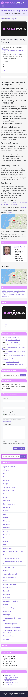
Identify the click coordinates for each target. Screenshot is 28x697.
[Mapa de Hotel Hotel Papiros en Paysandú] (14, 221)
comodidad (15, 294)
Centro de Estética (9, 577)
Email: (4, 405)
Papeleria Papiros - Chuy (13, 337)
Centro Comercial (9, 487)
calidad (4, 291)
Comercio (6, 494)
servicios (22, 291)
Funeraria (6, 598)
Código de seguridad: (9, 412)
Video (3, 52)
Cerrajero (6, 581)
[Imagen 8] (21, 282)
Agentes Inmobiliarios (10, 574)
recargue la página (7, 421)
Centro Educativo (9, 490)
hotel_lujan (5, 324)
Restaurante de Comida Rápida (13, 551)
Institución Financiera (10, 601)
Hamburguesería (9, 504)
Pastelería (6, 538)
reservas (21, 294)
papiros (14, 293)
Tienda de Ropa (8, 636)
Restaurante (7, 548)
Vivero (5, 571)
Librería (6, 518)
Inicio (3, 19)
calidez (9, 293)
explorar (4, 293)
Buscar (23, 456)
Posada (5, 545)
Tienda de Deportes (10, 624)
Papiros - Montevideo (12, 342)
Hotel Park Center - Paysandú (14, 364)
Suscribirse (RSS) (9, 684)
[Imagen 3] (11, 282)
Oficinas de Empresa (10, 608)
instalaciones (5, 296)
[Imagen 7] (19, 282)
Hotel (8, 19)
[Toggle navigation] (3, 6)
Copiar (23, 375)
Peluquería (7, 611)
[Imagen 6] (17, 282)
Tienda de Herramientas (11, 627)
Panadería (6, 524)
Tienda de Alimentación (11, 558)
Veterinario (7, 639)
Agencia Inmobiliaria (10, 467)
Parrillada (6, 534)
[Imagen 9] (23, 282)
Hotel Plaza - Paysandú (12, 362)
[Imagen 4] (13, 282)
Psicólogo (6, 615)
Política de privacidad (10, 679)
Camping (6, 484)
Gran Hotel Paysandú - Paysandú (15, 355)
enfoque (4, 294)
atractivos (19, 293)
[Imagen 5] (15, 282)
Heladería (6, 507)
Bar (4, 473)
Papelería (6, 528)
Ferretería (6, 594)
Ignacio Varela (19, 247)
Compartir (5, 49)
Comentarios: (7, 424)
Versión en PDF (20, 50)
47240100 (24, 207)
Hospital (6, 511)
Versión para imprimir (8, 50)
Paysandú (15, 19)
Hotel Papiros (6, 327)
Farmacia (6, 591)
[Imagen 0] (5, 282)
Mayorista (6, 521)
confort (9, 294)
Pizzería (6, 541)
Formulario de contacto (11, 677)
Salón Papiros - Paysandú (13, 345)
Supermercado (8, 555)
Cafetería (6, 480)
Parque (5, 531)
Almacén (6, 470)
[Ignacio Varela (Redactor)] (7, 250)
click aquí (17, 54)
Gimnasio (6, 501)
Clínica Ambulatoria (10, 584)
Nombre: (5, 398)
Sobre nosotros (8, 681)
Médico (5, 604)
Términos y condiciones (11, 682)
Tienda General (8, 567)
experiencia (10, 291)
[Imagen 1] (7, 282)
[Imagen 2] (9, 282)
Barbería (6, 477)
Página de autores (9, 675)
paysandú (16, 291)
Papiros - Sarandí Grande (13, 340)
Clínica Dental (8, 588)
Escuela (5, 497)
